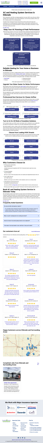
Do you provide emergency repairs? (12, 206)
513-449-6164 (35, 428)
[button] (33, 354)
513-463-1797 (6, 27)
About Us (13, 439)
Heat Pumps (6, 78)
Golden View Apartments (10, 382)
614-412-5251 (35, 427)
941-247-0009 (35, 430)
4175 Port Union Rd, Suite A (34, 424)
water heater (23, 86)
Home (5, 6)
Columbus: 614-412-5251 (23, 1)
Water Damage (14, 423)
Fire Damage (15, 425)
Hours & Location (34, 432)
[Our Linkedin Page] (20, 437)
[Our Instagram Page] (22, 437)
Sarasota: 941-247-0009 (23, 4)
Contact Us (23, 439)
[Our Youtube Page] (24, 437)
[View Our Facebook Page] (18, 437)
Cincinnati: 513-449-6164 (23, 2)
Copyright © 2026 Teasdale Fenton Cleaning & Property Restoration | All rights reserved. (21, 441)
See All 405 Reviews (35, 231)
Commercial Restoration (23, 426)
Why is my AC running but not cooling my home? (15, 215)
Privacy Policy (28, 439)
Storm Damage (14, 428)
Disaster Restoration (23, 429)
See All (38, 364)
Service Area (11, 6)
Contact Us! (34, 2)
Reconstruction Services (24, 423)
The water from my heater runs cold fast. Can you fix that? (18, 225)
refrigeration (15, 184)
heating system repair (20, 74)
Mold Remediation (15, 431)
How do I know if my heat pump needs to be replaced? (17, 220)
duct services (34, 100)
